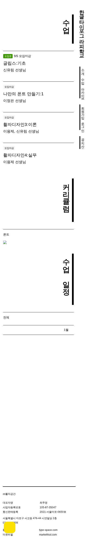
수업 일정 (66, 272)
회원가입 (83, 110)
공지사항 (83, 142)
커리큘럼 (66, 193)
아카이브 (83, 92)
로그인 (83, 125)
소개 (83, 70)
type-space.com (48, 529)
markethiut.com (48, 534)
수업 (83, 79)
